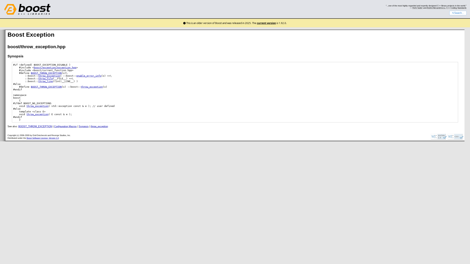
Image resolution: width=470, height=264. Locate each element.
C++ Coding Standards (456, 8)
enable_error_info (88, 75)
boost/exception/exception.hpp (55, 67)
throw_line (45, 81)
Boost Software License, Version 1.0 (43, 138)
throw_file (45, 78)
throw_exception (49, 75)
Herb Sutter (417, 8)
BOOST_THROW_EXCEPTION (46, 73)
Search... (459, 13)
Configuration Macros (65, 126)
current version (266, 23)
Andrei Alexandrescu (436, 8)
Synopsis (84, 126)
